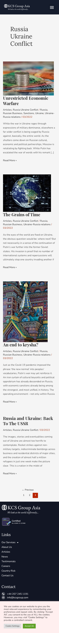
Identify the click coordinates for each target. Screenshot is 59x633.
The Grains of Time (21, 214)
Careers (6, 566)
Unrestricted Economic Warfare (25, 100)
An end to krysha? (20, 344)
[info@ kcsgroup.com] (3, 597)
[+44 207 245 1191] (3, 594)
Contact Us (7, 575)
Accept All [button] (29, 626)
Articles (7, 109)
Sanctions (28, 113)
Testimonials (9, 561)
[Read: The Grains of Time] (27, 193)
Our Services (8, 542)
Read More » (10, 160)
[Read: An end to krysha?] (25, 311)
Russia (43, 109)
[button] (52, 7)
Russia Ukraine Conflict (25, 109)
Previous (28, 489)
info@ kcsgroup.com (17, 597)
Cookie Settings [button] (13, 626)
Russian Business (12, 113)
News (5, 556)
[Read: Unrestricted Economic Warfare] (28, 78)
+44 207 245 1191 (17, 594)
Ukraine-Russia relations (37, 224)
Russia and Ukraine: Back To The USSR (28, 420)
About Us (7, 547)
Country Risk (8, 570)
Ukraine (39, 113)
